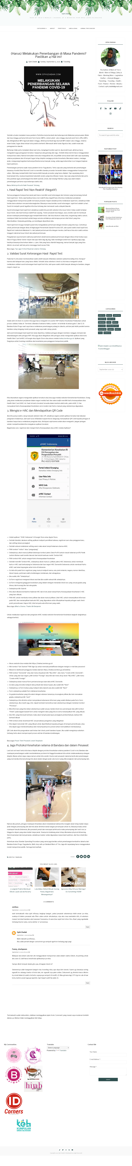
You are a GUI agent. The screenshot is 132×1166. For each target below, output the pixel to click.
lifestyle (12, 857)
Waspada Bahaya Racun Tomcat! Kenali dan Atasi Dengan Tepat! (113, 210)
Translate (62, 1051)
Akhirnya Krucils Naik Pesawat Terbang (25, 185)
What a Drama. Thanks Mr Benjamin (28, 606)
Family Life (111, 319)
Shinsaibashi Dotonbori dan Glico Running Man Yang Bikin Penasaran (110, 188)
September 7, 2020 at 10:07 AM (21, 910)
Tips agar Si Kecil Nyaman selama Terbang (30, 249)
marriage (107, 332)
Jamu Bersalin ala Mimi (112, 226)
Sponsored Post (112, 325)
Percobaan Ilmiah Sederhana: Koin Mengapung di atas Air (114, 218)
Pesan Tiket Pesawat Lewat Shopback (29, 741)
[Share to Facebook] (77, 856)
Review (109, 315)
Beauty (117, 329)
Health (115, 322)
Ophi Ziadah (66, 14)
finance (110, 329)
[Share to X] (81, 856)
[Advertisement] (42, 41)
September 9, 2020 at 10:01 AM (21, 952)
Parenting (102, 319)
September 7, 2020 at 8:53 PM (25, 935)
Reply (87, 927)
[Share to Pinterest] (84, 856)
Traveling (66, 62)
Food (109, 322)
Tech (100, 332)
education (102, 329)
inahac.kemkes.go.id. (66, 338)
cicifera (15, 907)
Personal (102, 322)
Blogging (102, 325)
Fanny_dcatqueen (19, 949)
